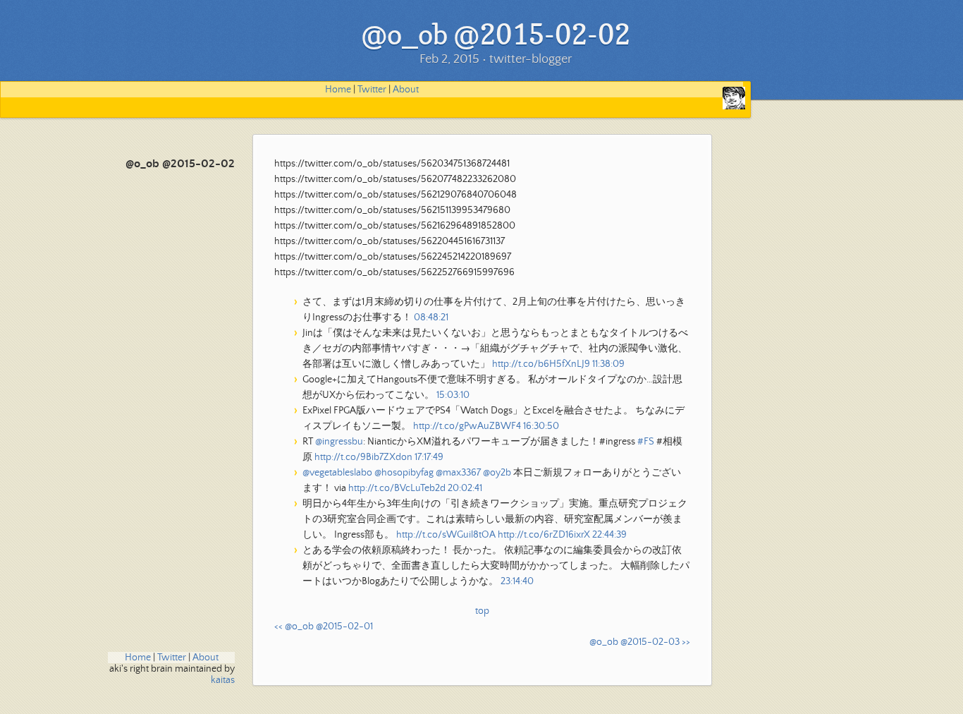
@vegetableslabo (337, 472)
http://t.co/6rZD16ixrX (544, 534)
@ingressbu (339, 441)
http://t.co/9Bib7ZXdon (363, 457)
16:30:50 (541, 426)
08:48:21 (431, 317)
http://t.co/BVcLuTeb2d (397, 488)
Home (338, 89)
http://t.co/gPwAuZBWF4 (467, 426)
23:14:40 (517, 581)
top (482, 611)
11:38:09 (608, 364)
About (406, 89)
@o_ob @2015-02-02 (180, 164)
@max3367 (458, 472)
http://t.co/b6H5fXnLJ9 (541, 364)
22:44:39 (609, 534)
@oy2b (497, 472)
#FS (645, 441)
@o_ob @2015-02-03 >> (639, 642)
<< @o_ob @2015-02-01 (323, 626)
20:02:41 (465, 488)
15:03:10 (453, 395)
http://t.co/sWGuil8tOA (446, 534)
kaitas (223, 680)
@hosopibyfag (404, 472)
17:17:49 (429, 457)
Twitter (371, 89)
